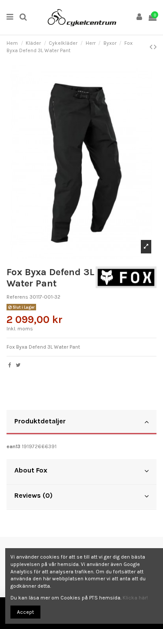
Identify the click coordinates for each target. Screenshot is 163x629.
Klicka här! (135, 598)
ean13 (13, 446)
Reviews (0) (33, 495)
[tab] (81, 422)
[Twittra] (18, 365)
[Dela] (9, 365)
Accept (25, 612)
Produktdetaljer (40, 421)
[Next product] (155, 47)
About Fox (30, 470)
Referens (17, 297)
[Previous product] (152, 47)
